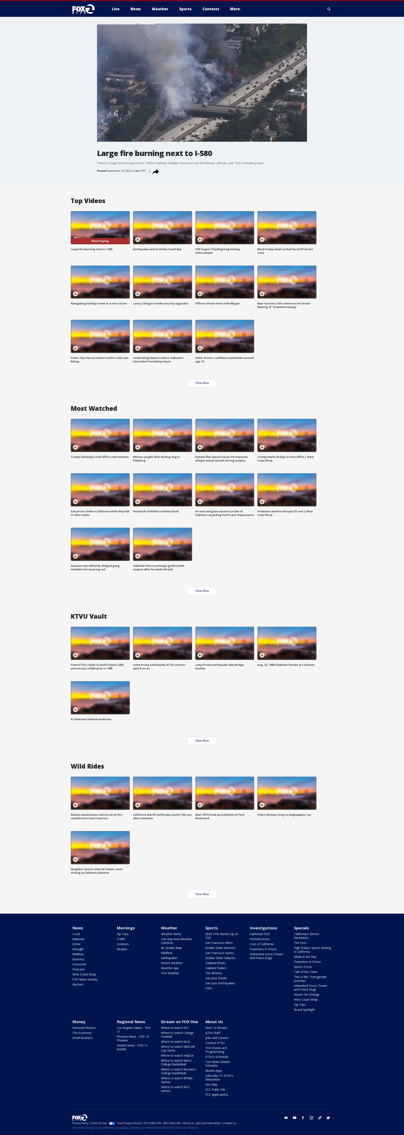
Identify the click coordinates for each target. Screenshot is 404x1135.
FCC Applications (216, 1095)
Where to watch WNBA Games (177, 1080)
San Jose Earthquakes (220, 983)
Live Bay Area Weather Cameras (176, 941)
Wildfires (78, 954)
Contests (123, 944)
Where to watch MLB (175, 1042)
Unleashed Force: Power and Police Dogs (266, 956)
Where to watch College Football (177, 1035)
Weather (169, 927)
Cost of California (262, 944)
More (235, 9)
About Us (214, 1021)
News (77, 927)
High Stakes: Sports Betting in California (312, 950)
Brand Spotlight (304, 1010)
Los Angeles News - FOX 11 (133, 1029)
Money (78, 1021)
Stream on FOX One (179, 1021)
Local (76, 934)
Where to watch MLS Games (175, 1089)
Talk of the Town (305, 972)
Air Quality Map (171, 948)
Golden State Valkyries (220, 958)
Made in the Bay (305, 957)
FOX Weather (170, 973)
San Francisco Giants (219, 953)
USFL (209, 988)
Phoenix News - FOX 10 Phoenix (133, 1038)
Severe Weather (172, 963)
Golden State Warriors (220, 948)
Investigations (263, 927)
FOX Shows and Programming (216, 1050)
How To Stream (216, 1028)
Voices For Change (306, 994)
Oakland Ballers (216, 968)
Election (77, 984)
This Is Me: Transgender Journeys (310, 979)
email (286, 1117)
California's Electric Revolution (306, 936)
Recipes (122, 949)
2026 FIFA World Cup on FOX (221, 936)
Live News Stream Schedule (217, 1064)
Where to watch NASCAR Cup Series (178, 1048)
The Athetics (213, 973)
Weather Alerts (171, 934)
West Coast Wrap (84, 974)
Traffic (121, 939)
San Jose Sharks (216, 978)
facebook (303, 1117)
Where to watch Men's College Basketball (176, 1062)
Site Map (211, 1084)
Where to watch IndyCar (177, 1055)
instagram (311, 1117)
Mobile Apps (213, 1071)
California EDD (260, 934)
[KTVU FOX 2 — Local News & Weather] (86, 9)
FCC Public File (215, 1089)
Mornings (126, 927)
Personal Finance (84, 1028)
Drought (78, 949)
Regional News (131, 1021)
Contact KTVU (215, 1043)
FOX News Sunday (84, 979)
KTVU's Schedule (216, 1057)
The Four (300, 943)
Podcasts (78, 969)
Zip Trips (123, 934)
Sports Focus (303, 967)
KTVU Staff (212, 1033)
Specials (301, 927)
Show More (202, 382)
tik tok (319, 1117)
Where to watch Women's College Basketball (178, 1071)
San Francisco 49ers (219, 943)
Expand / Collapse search (329, 9)
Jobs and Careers (217, 1038)
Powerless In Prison (263, 949)
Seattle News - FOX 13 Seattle (132, 1047)
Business (78, 959)
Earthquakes (169, 958)
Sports (211, 927)
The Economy (81, 1033)
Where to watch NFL (175, 1028)
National (78, 939)
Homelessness (260, 939)
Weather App (170, 968)
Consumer (79, 964)
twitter (328, 1117)
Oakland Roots (215, 963)
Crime (76, 944)
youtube (294, 1117)
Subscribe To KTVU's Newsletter (219, 1077)
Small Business (82, 1038)
